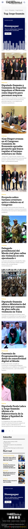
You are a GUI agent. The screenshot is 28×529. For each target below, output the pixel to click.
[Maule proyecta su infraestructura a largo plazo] (21, 473)
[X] (16, 517)
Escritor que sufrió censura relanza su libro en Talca (9, 459)
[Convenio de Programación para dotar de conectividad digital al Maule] (14, 334)
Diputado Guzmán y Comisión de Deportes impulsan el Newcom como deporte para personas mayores (14, 90)
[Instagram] (13, 517)
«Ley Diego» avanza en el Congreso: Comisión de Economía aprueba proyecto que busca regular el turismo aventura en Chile (12, 146)
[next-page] (12, 431)
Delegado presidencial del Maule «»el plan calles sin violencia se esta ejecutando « (14, 253)
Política (4, 194)
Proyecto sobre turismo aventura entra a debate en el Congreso (13, 201)
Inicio (6, 10)
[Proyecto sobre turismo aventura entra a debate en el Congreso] (14, 178)
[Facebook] (10, 517)
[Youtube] (19, 517)
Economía (5, 463)
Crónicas (4, 136)
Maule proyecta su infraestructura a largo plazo (9, 474)
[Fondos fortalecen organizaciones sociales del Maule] (21, 465)
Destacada (5, 350)
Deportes (4, 82)
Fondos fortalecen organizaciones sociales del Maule (9, 466)
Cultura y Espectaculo (8, 455)
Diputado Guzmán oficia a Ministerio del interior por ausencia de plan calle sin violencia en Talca (14, 306)
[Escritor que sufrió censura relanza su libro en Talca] (21, 458)
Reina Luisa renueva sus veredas (10, 481)
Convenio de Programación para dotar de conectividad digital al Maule (14, 357)
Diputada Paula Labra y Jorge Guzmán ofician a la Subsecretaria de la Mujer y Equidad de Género (14, 412)
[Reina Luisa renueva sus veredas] (21, 480)
